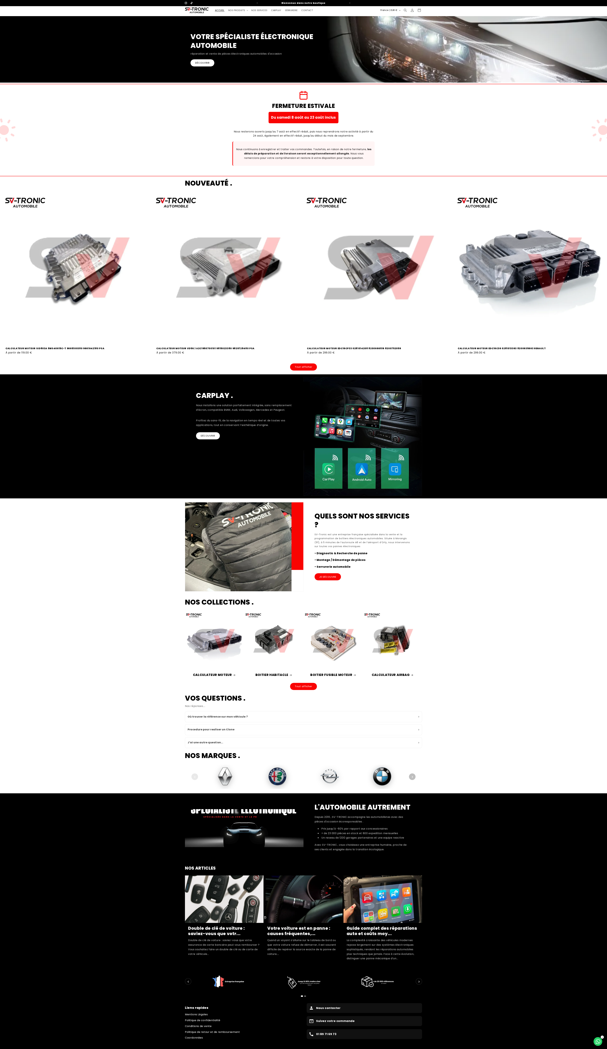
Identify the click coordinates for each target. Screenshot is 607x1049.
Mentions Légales (196, 1014)
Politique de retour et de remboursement (212, 1032)
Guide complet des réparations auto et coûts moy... (382, 931)
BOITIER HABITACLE (271, 675)
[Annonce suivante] (349, 3)
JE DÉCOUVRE (327, 576)
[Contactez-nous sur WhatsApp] (598, 1041)
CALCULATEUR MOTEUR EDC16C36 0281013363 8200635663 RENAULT (502, 348)
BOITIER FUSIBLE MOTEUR (331, 675)
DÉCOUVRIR (202, 63)
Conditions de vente (198, 1026)
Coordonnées (194, 1038)
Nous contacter (328, 1008)
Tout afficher (303, 366)
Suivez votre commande (335, 1021)
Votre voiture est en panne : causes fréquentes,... (298, 931)
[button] (237, 10)
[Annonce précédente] (257, 3)
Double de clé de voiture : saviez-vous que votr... (216, 931)
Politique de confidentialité (202, 1020)
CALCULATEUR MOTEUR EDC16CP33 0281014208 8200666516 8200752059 (354, 348)
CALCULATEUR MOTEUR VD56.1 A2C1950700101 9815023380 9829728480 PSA (205, 348)
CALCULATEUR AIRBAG (391, 675)
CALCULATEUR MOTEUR (212, 675)
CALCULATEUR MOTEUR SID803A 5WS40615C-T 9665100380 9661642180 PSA (55, 348)
